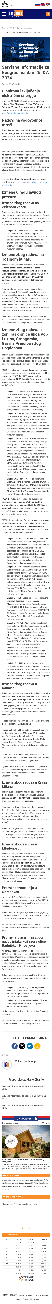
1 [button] (22, 1228)
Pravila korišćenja (41, 1295)
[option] (26, 1204)
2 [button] (24, 1228)
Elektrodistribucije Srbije (17, 113)
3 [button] (27, 1228)
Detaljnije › (6, 1189)
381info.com (35, 1299)
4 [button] (29, 1228)
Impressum (16, 1299)
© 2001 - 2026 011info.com (13, 1295)
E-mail (25, 1299)
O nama (29, 1295)
